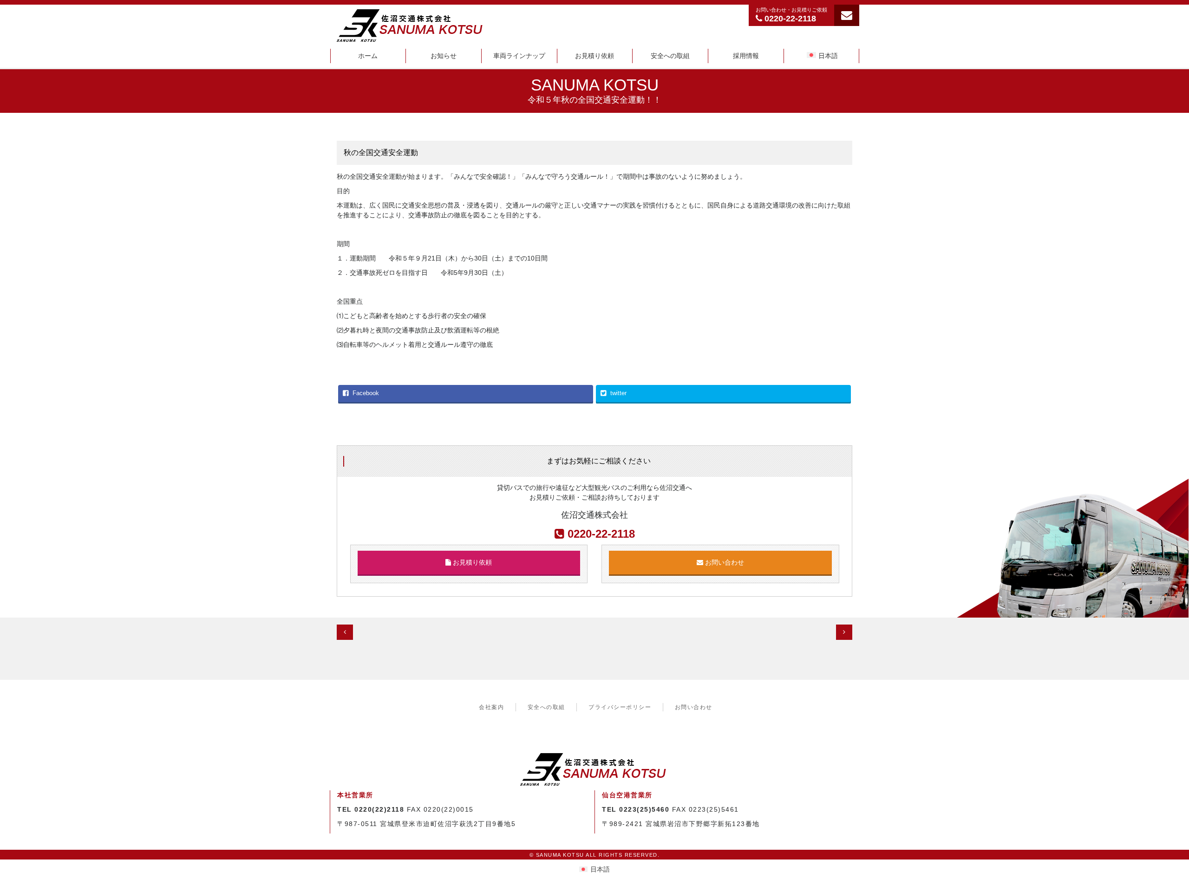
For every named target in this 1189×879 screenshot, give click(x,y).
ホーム (368, 55)
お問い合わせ (723, 562)
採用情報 (746, 55)
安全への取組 (670, 55)
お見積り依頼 (594, 55)
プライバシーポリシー (619, 707)
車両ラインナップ (519, 55)
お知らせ (444, 55)
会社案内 (491, 707)
